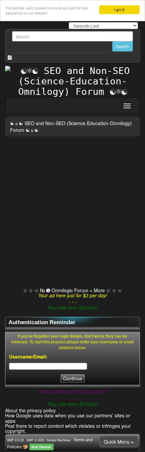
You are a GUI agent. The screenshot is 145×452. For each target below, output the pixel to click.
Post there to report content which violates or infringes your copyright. (68, 428)
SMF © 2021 (36, 440)
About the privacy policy (30, 410)
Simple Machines (58, 440)
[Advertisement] (72, 213)
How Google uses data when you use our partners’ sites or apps (67, 418)
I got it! (119, 9)
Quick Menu (117, 441)
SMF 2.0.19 (15, 440)
